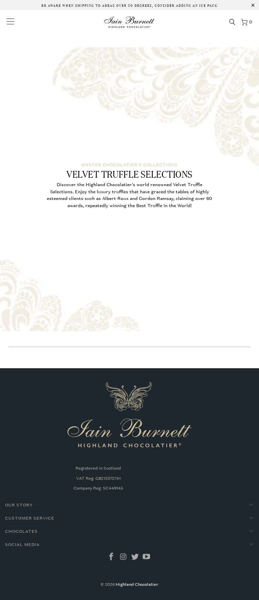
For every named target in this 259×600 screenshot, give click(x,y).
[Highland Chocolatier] (129, 22)
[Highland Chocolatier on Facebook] (112, 557)
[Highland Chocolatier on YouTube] (147, 557)
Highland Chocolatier (137, 584)
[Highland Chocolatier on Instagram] (123, 557)
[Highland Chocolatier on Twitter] (135, 557)
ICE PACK (208, 5)
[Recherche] (232, 22)
